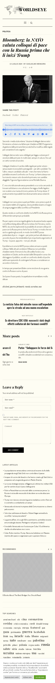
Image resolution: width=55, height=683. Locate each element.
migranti (44, 626)
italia (27, 626)
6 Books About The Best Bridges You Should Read (22, 585)
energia (17, 617)
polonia (23, 634)
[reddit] (33, 134)
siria (14, 639)
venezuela (16, 647)
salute (6, 639)
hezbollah (39, 622)
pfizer (15, 635)
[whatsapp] (38, 134)
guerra (13, 286)
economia (7, 617)
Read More (7, 362)
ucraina (34, 286)
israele (18, 626)
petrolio (7, 635)
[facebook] (15, 134)
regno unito (34, 635)
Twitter (15, 115)
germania (16, 622)
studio (21, 639)
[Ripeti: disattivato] (10, 134)
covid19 (7, 613)
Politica (6, 32)
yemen (26, 647)
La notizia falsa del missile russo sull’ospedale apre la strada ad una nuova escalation (27, 306)
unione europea (23, 643)
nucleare (21, 630)
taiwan (29, 639)
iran (5, 626)
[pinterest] (29, 134)
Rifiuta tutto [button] (27, 677)
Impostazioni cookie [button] (12, 677)
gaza (6, 622)
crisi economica (21, 613)
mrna (5, 630)
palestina (38, 630)
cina (24, 609)
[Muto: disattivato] (46, 134)
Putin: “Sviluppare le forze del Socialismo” (25, 348)
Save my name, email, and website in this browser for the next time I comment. (25, 408)
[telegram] (43, 134)
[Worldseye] (27, 10)
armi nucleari (9, 609)
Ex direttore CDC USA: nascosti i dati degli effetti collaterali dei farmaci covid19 (27, 322)
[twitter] (19, 134)
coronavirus (35, 609)
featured (35, 617)
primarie (20, 286)
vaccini (41, 643)
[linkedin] (24, 134)
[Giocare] (6, 134)
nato (13, 630)
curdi (32, 613)
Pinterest (24, 115)
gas (43, 617)
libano (35, 626)
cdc (18, 609)
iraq (11, 626)
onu (29, 630)
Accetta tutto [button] (39, 677)
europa (25, 617)
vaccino (7, 647)
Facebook (6, 115)
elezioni (6, 286)
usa (40, 286)
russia (27, 286)
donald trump (42, 613)
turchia (37, 638)
